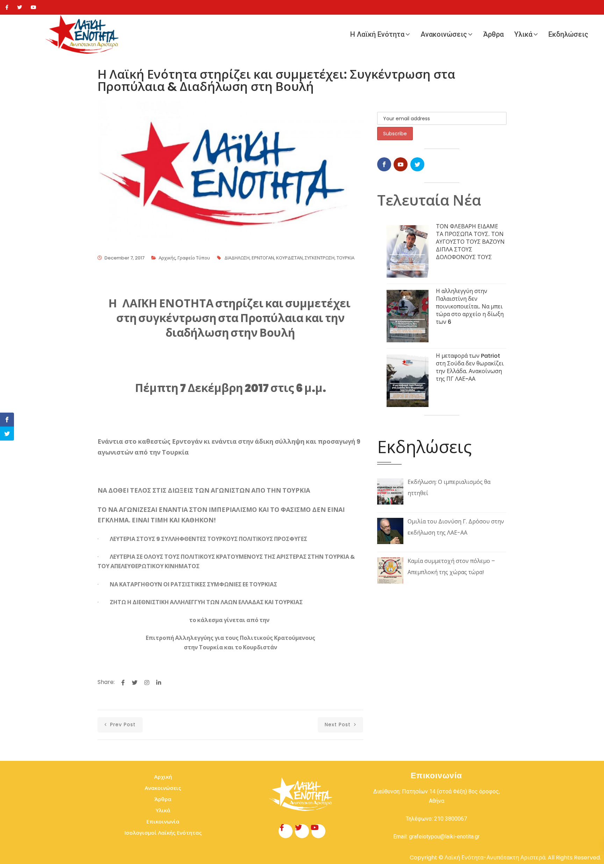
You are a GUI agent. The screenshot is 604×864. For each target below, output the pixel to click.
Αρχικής (167, 258)
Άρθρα (493, 34)
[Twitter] (19, 7)
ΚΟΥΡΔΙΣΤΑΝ (289, 258)
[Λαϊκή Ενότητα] (84, 34)
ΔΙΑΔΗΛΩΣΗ (237, 258)
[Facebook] (6, 7)
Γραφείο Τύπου (194, 258)
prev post (122, 724)
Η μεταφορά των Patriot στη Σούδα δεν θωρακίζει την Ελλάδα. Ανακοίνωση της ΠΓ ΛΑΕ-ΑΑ (470, 367)
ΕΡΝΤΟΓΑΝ (263, 258)
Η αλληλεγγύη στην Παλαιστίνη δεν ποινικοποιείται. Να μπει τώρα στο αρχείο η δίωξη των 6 (470, 306)
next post (338, 724)
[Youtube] (33, 7)
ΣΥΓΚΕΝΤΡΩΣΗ (320, 258)
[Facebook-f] (286, 831)
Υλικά (523, 34)
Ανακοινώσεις (443, 34)
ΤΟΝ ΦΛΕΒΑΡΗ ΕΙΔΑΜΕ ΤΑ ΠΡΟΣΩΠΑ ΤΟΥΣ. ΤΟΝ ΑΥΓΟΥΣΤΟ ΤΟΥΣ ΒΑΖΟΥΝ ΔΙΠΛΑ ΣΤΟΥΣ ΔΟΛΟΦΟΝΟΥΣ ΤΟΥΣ (470, 241)
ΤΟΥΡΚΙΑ (345, 258)
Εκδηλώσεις (568, 34)
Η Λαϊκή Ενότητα (377, 34)
